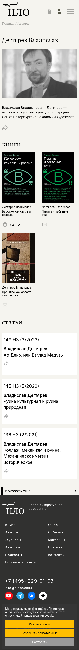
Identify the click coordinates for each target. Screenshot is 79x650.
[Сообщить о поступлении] (45, 225)
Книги (10, 525)
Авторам (12, 547)
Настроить (39, 642)
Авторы (23, 23)
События (55, 532)
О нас (53, 525)
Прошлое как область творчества (17, 293)
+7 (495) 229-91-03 (29, 581)
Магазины (56, 540)
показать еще (41, 491)
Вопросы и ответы (20, 562)
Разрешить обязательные (39, 633)
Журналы (13, 540)
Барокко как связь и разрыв (16, 213)
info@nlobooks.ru (20, 588)
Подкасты (13, 555)
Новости (55, 547)
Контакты (56, 555)
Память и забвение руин (55, 213)
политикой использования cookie (30, 615)
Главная (8, 23)
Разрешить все (39, 624)
